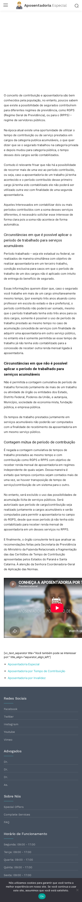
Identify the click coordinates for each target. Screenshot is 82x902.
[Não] (77, 890)
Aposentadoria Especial (23, 664)
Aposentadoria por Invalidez (27, 678)
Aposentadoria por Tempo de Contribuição (36, 671)
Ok (42, 896)
